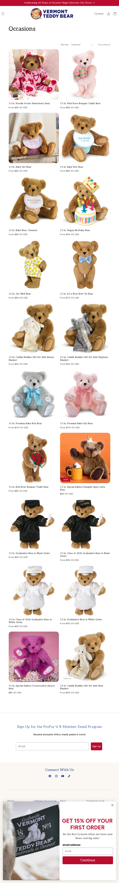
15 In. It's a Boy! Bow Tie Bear (76, 293)
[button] (95, 13)
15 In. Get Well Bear (20, 293)
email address (71, 845)
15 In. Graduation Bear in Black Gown (29, 553)
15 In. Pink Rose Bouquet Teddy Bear (80, 103)
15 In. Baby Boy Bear (71, 167)
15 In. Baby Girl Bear (20, 167)
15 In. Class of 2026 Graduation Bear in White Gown (30, 621)
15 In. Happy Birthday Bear (75, 230)
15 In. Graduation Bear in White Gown (81, 619)
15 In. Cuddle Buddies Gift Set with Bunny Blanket (31, 358)
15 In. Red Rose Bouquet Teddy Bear (29, 487)
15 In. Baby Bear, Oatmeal (23, 230)
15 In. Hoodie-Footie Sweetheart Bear (29, 103)
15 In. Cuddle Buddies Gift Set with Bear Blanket (81, 687)
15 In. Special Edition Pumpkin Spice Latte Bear (82, 488)
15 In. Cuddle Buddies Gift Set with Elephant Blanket (84, 358)
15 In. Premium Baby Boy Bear (25, 423)
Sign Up (96, 746)
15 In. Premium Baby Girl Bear (76, 423)
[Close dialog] (112, 805)
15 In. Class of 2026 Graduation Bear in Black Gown (85, 554)
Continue (87, 860)
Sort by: (65, 44)
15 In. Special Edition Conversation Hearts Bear (32, 687)
